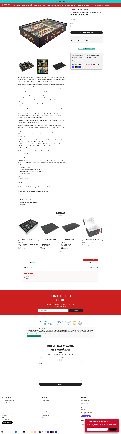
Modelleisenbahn (81, 5)
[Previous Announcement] (48, 1)
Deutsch (107, 5)
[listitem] (60, 1)
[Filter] (86, 267)
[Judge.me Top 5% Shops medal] (80, 323)
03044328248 (84, 403)
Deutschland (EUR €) (99, 5)
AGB (3, 417)
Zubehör (30, 5)
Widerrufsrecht (5, 419)
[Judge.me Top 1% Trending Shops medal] (74, 323)
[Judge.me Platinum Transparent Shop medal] (69, 323)
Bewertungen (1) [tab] (26, 267)
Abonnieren (113, 429)
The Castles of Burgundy (25, 199)
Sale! (87, 5)
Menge (71, 24)
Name (40, 357)
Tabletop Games (16, 5)
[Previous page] (18, 227)
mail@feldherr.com (85, 400)
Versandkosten (5, 406)
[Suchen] (112, 5)
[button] (73, 9)
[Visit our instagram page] (84, 412)
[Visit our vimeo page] (87, 412)
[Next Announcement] (73, 1)
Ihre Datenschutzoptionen (7, 413)
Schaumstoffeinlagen (70, 5)
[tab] (60, 251)
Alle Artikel (22, 204)
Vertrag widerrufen (7, 422)
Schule (35, 5)
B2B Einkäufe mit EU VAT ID (8, 400)
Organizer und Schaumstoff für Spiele (28, 202)
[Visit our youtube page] (91, 412)
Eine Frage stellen (90, 262)
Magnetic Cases (41, 5)
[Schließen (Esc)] (117, 420)
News (3, 408)
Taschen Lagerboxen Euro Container (55, 5)
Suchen (3, 411)
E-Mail (62, 357)
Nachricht (41, 363)
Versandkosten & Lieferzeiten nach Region (80, 40)
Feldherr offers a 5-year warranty (9, 402)
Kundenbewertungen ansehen (34, 335)
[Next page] (102, 227)
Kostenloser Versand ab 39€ (81, 20)
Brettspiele (24, 5)
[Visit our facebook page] (81, 412)
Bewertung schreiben (90, 259)
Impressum (4, 415)
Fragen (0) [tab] (33, 267)
